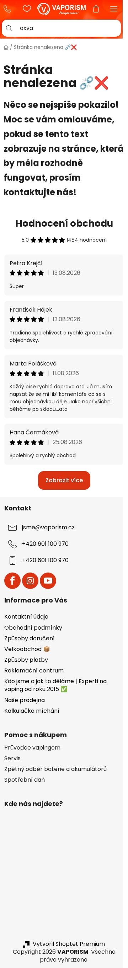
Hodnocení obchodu (64, 223)
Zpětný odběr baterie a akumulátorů (55, 769)
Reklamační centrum (34, 670)
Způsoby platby (26, 660)
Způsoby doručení (29, 638)
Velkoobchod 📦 (27, 649)
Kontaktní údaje (26, 616)
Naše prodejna (24, 700)
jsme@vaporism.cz (48, 527)
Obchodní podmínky (33, 628)
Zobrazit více (64, 480)
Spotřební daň (24, 780)
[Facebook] (12, 581)
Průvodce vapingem (32, 748)
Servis (12, 758)
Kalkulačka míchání (31, 711)
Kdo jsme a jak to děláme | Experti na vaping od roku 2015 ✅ (55, 685)
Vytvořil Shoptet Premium (69, 944)
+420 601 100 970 (9, 9)
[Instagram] (30, 581)
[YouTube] (48, 581)
